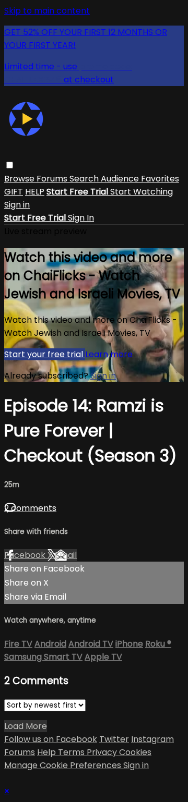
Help (47, 752)
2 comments (30, 508)
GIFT (13, 192)
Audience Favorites (140, 179)
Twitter (114, 739)
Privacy (103, 752)
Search (85, 179)
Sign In (81, 218)
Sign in (17, 205)
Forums (53, 179)
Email (66, 555)
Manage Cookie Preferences (63, 765)
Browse (20, 179)
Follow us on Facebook (50, 739)
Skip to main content (47, 11)
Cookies (135, 752)
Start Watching (141, 192)
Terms (72, 752)
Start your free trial (44, 354)
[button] (9, 165)
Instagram (152, 739)
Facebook (26, 555)
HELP (34, 192)
